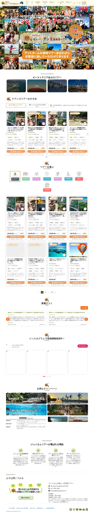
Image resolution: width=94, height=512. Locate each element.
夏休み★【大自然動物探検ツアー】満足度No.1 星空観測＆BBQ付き (26, 312)
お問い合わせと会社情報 (22, 508)
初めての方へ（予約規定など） (37, 508)
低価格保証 (37, 3)
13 (51, 292)
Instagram (84, 346)
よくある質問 (61, 3)
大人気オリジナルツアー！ (17, 105)
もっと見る (84, 308)
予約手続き (45, 3)
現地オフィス (52, 3)
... (48, 292)
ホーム (27, 3)
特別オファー (69, 3)
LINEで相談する (26, 497)
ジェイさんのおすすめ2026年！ (38, 105)
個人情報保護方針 (50, 508)
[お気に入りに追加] (22, 123)
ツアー (32, 3)
